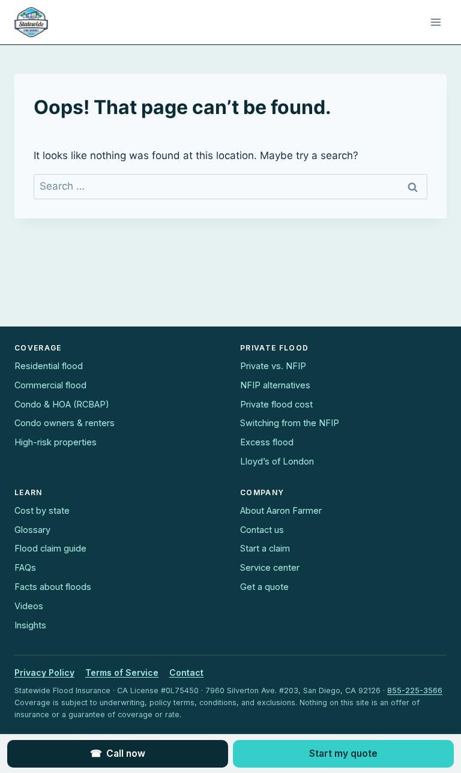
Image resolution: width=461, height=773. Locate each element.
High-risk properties (55, 442)
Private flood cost (276, 404)
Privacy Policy (44, 672)
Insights (30, 625)
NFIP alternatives (275, 385)
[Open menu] (435, 22)
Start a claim (265, 548)
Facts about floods (52, 587)
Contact (186, 672)
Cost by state (42, 510)
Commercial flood (50, 385)
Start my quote (343, 753)
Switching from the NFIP (289, 423)
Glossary (32, 530)
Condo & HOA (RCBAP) (61, 404)
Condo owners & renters (64, 423)
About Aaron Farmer (281, 510)
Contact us (262, 530)
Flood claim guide (50, 548)
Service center (270, 567)
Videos (28, 606)
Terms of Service (121, 672)
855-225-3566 (414, 690)
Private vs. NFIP (273, 366)
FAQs (25, 567)
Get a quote (264, 587)
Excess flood (267, 442)
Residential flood (48, 366)
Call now (117, 753)
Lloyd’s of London (277, 461)
